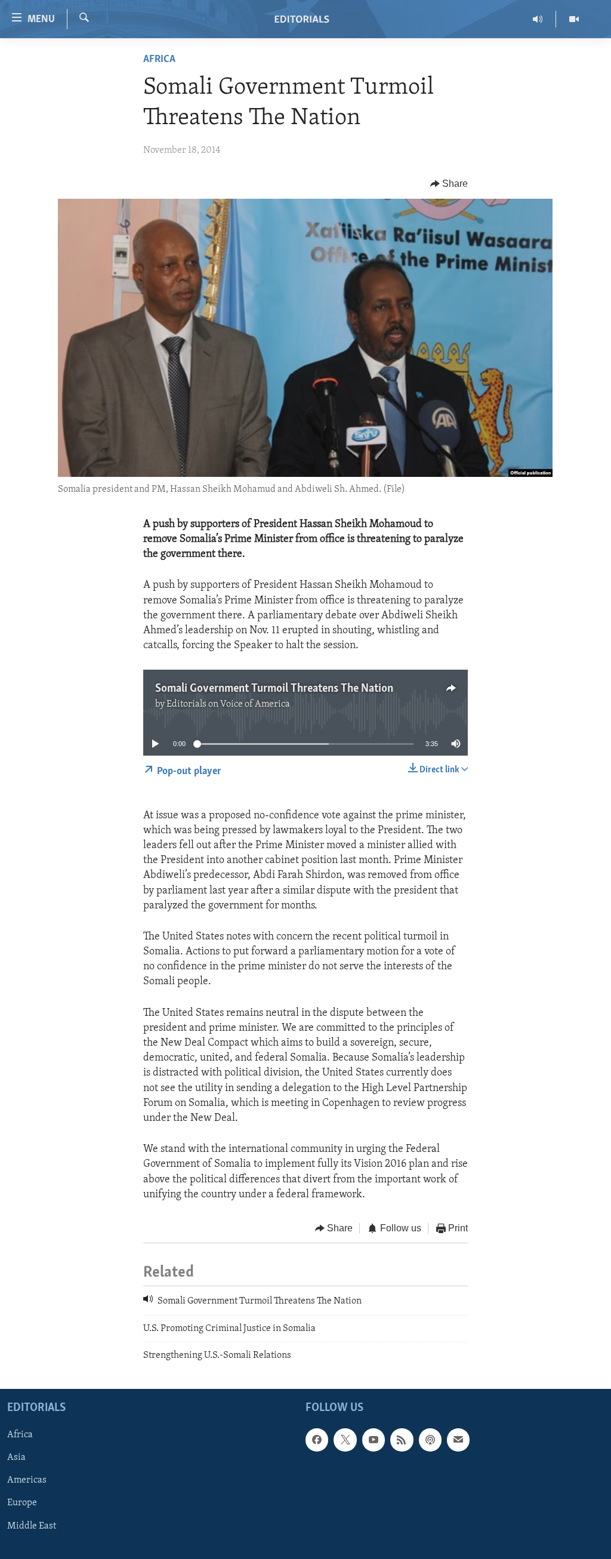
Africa (159, 59)
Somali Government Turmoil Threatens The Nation (274, 689)
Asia (16, 1458)
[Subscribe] (458, 1440)
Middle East (31, 1526)
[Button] (449, 184)
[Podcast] (430, 1440)
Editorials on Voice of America (228, 704)
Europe (22, 1503)
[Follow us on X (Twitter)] (345, 1440)
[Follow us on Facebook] (317, 1440)
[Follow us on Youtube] (373, 1440)
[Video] (574, 19)
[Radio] (538, 19)
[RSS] (401, 1440)
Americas (27, 1481)
